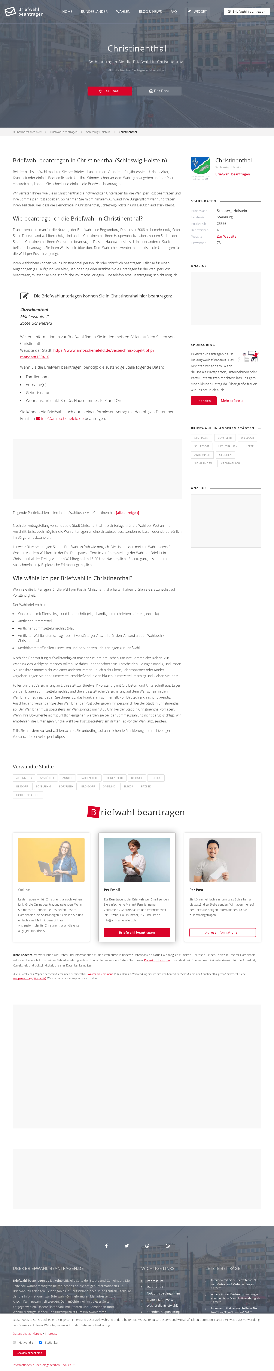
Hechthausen (227, 446)
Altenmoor (24, 778)
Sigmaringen (203, 463)
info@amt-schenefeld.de (62, 418)
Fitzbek (146, 786)
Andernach (202, 455)
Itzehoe (156, 778)
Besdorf (22, 786)
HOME (67, 11)
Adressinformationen (222, 932)
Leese (250, 446)
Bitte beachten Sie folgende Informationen (139, 70)
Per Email (111, 91)
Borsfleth (66, 786)
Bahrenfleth (89, 778)
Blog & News (150, 11)
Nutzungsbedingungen (163, 1293)
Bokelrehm (43, 786)
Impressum (155, 1281)
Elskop (128, 786)
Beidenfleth (114, 778)
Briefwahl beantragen (137, 932)
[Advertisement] (98, 470)
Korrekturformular (157, 960)
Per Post (161, 91)
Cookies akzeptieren (29, 1353)
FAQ (173, 11)
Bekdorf (137, 778)
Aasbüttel (47, 778)
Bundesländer (94, 11)
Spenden (204, 401)
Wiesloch (247, 438)
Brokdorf (88, 786)
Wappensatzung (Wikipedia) (29, 978)
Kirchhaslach (230, 463)
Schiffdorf (201, 446)
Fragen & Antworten (161, 1299)
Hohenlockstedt (28, 795)
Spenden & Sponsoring (163, 1312)
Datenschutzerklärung (27, 1333)
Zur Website (226, 236)
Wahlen (123, 11)
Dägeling (109, 786)
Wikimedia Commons (100, 974)
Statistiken (52, 1342)
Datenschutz (156, 1287)
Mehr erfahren (232, 400)
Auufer (67, 778)
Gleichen (225, 455)
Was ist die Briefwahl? (162, 1305)
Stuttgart (201, 438)
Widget (200, 11)
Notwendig (26, 1342)
